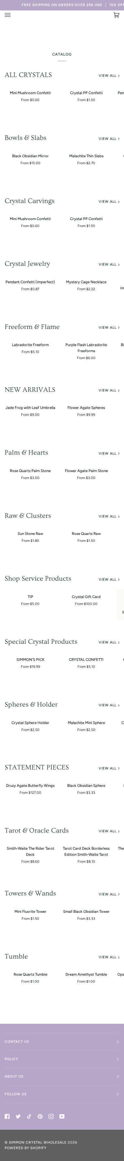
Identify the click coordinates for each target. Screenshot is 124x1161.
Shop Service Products (38, 578)
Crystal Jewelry (27, 264)
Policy (11, 1059)
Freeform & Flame (32, 327)
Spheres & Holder (31, 704)
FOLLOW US (16, 1094)
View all (108, 76)
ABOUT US (14, 1076)
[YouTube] (62, 1116)
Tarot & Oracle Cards (37, 830)
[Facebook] (7, 1116)
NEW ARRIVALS (30, 390)
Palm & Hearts (26, 452)
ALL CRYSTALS (28, 75)
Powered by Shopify (25, 1148)
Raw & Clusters (28, 516)
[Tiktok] (29, 1116)
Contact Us (17, 1042)
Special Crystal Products (41, 642)
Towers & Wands (30, 893)
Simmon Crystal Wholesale (38, 1142)
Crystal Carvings (30, 201)
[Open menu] (11, 15)
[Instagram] (51, 1116)
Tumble (16, 956)
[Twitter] (18, 1116)
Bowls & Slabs (25, 138)
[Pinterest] (40, 1116)
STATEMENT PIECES (37, 767)
